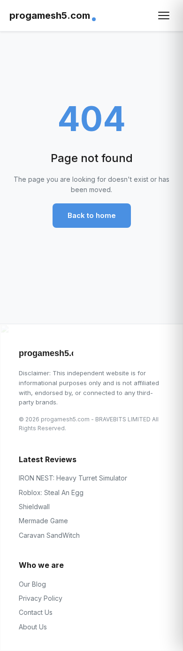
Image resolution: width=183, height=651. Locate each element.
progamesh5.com (49, 15)
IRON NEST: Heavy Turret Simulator (73, 478)
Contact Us (36, 612)
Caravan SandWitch (49, 535)
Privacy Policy (40, 598)
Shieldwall (34, 507)
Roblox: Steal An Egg (51, 492)
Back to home (92, 215)
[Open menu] (164, 15)
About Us (33, 627)
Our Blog (32, 584)
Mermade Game (43, 521)
